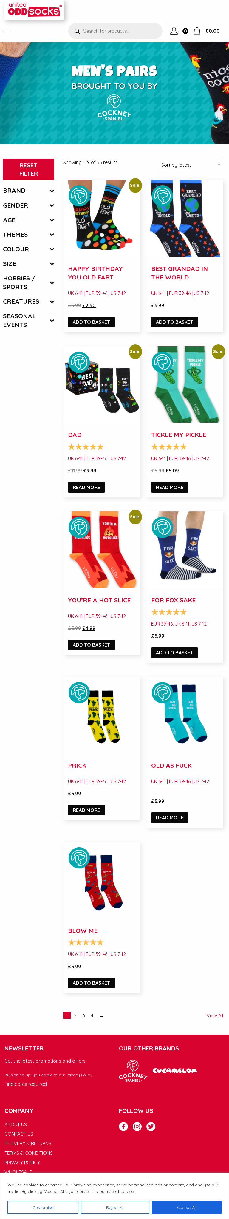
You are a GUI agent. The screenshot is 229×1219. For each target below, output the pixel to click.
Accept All (186, 1207)
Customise (43, 1207)
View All (215, 1016)
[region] (114, 1196)
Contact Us (18, 1134)
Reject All (115, 1207)
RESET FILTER (28, 169)
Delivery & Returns (27, 1143)
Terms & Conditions (28, 1153)
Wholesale (18, 1172)
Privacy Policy (79, 1074)
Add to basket (91, 322)
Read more (86, 487)
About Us (15, 1124)
